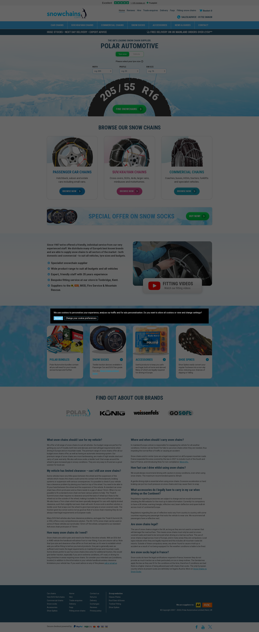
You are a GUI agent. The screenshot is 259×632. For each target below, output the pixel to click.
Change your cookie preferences (81, 318)
